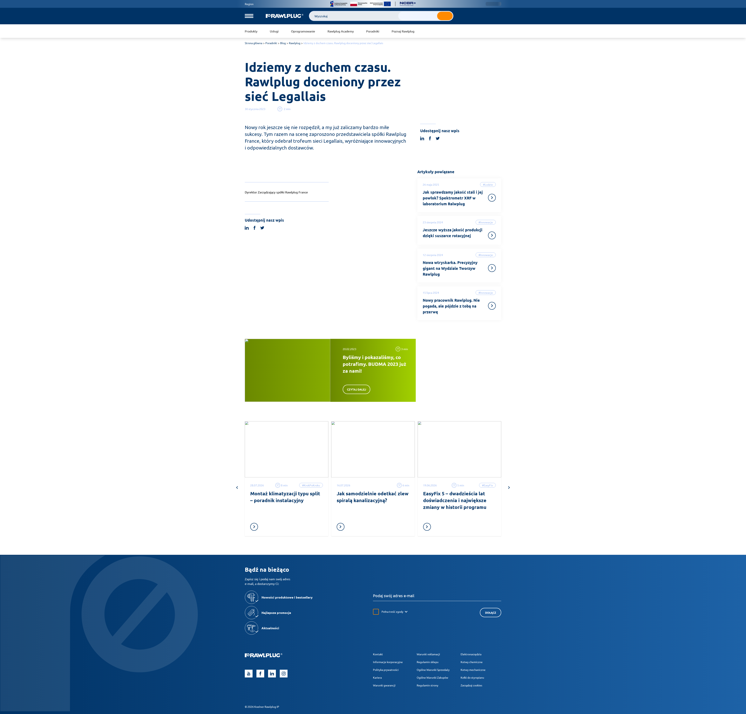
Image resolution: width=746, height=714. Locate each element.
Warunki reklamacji (428, 654)
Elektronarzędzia (471, 654)
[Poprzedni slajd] (237, 487)
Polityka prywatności (386, 669)
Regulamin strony (427, 685)
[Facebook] (260, 673)
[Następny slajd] (509, 487)
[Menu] (249, 16)
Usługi (274, 31)
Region (249, 4)
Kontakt (378, 654)
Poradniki (372, 31)
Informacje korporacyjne (388, 662)
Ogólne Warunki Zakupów (432, 677)
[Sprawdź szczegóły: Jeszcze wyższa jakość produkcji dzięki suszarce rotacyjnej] (492, 235)
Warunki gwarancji (384, 685)
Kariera (377, 677)
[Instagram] (284, 673)
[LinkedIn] (272, 673)
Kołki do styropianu (472, 677)
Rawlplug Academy (341, 31)
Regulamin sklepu (427, 662)
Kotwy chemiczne (472, 662)
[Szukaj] (445, 16)
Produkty (251, 31)
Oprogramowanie (303, 31)
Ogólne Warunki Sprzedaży (433, 669)
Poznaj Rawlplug (403, 31)
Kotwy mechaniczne (473, 669)
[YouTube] (249, 673)
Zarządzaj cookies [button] (471, 685)
